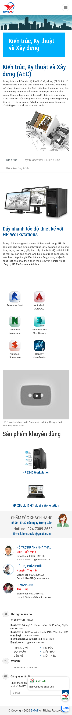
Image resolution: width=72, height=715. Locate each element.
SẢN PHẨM (19, 651)
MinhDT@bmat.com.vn (31, 642)
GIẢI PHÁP (49, 651)
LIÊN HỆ (18, 655)
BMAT (34, 710)
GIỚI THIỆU (49, 655)
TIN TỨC (48, 647)
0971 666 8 (35, 593)
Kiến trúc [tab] (11, 159)
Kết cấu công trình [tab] (17, 168)
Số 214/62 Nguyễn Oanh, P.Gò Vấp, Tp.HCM (43, 632)
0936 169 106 (37, 556)
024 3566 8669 (46, 639)
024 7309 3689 (30, 635)
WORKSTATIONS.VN (25, 667)
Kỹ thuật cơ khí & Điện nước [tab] (42, 159)
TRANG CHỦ (20, 647)
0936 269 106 (37, 574)
